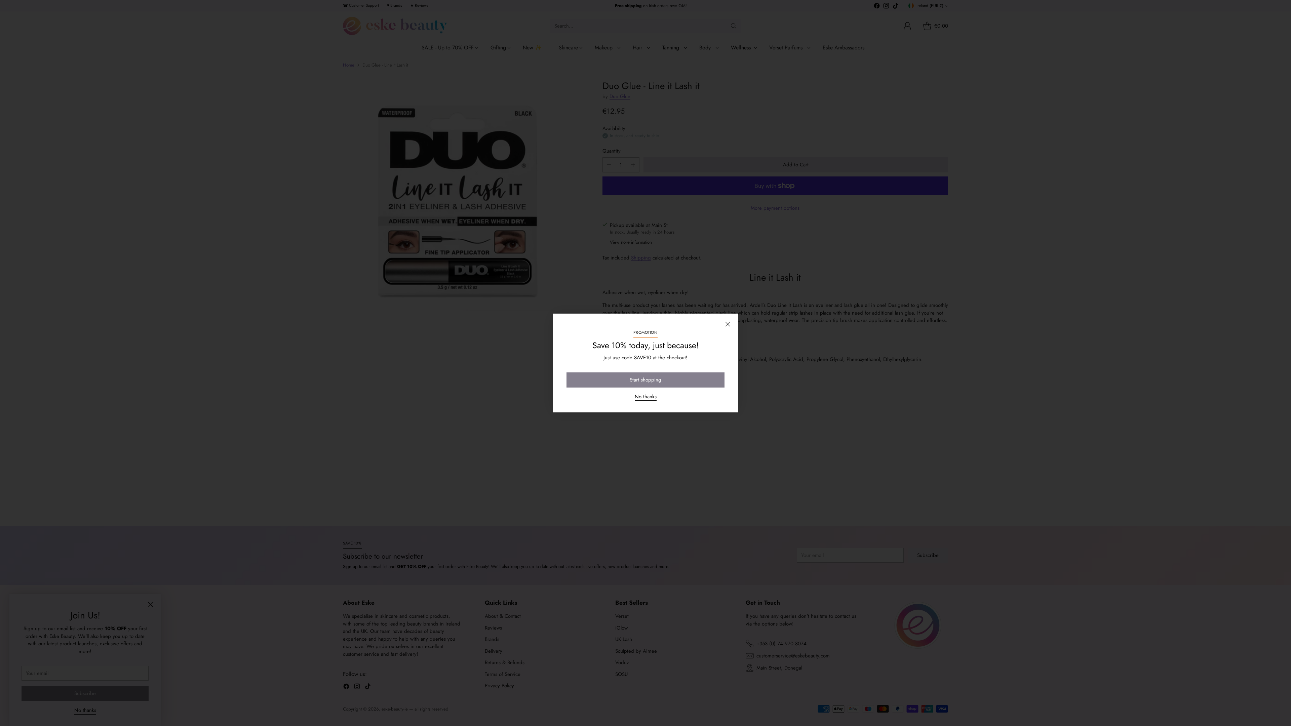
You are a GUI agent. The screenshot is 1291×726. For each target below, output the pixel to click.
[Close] (727, 324)
